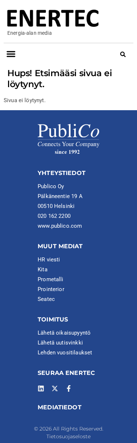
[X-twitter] (55, 388)
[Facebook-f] (68, 388)
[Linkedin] (41, 388)
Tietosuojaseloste (68, 436)
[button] (11, 54)
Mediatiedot (59, 407)
